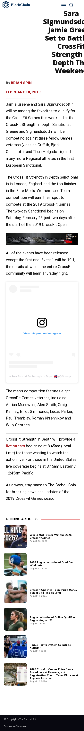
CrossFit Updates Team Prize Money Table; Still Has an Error (53, 591)
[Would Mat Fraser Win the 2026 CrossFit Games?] (15, 536)
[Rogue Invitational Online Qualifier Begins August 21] (15, 619)
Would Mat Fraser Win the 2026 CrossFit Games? (50, 536)
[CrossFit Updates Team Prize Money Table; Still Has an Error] (15, 591)
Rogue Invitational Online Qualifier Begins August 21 (52, 619)
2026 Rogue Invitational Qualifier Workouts (51, 564)
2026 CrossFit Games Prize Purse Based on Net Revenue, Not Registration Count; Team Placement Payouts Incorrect (54, 674)
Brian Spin (21, 83)
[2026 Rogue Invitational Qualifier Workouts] (15, 564)
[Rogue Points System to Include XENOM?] (15, 646)
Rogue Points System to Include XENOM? (50, 646)
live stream (15, 446)
